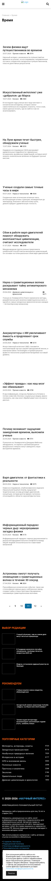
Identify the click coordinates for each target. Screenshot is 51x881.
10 (21, 606)
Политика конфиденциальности (16, 846)
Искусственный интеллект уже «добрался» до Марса (22, 94)
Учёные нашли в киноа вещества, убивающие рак (29, 691)
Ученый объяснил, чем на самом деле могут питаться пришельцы (31, 635)
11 (28, 606)
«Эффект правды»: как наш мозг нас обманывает (23, 385)
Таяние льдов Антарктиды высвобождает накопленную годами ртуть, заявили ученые (30, 722)
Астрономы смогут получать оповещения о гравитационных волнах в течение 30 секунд (22, 577)
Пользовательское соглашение (16, 848)
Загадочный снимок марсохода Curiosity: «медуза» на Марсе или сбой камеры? (32, 706)
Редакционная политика (13, 844)
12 (35, 606)
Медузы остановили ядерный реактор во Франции (32, 665)
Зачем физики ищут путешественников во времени (22, 48)
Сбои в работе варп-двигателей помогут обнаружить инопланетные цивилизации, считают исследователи (23, 237)
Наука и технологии (21, 194)
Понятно (11, 873)
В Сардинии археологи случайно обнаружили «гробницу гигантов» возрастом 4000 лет (29, 651)
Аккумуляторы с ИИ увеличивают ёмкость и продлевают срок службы (24, 336)
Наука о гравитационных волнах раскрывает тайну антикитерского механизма (25, 285)
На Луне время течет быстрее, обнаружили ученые (22, 141)
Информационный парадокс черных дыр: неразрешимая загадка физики (21, 528)
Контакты (17, 842)
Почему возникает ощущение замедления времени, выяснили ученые (23, 432)
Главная (5, 15)
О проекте (7, 842)
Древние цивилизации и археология (23, 293)
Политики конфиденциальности (19, 869)
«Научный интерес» (32, 798)
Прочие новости (19, 54)
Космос (16, 99)
